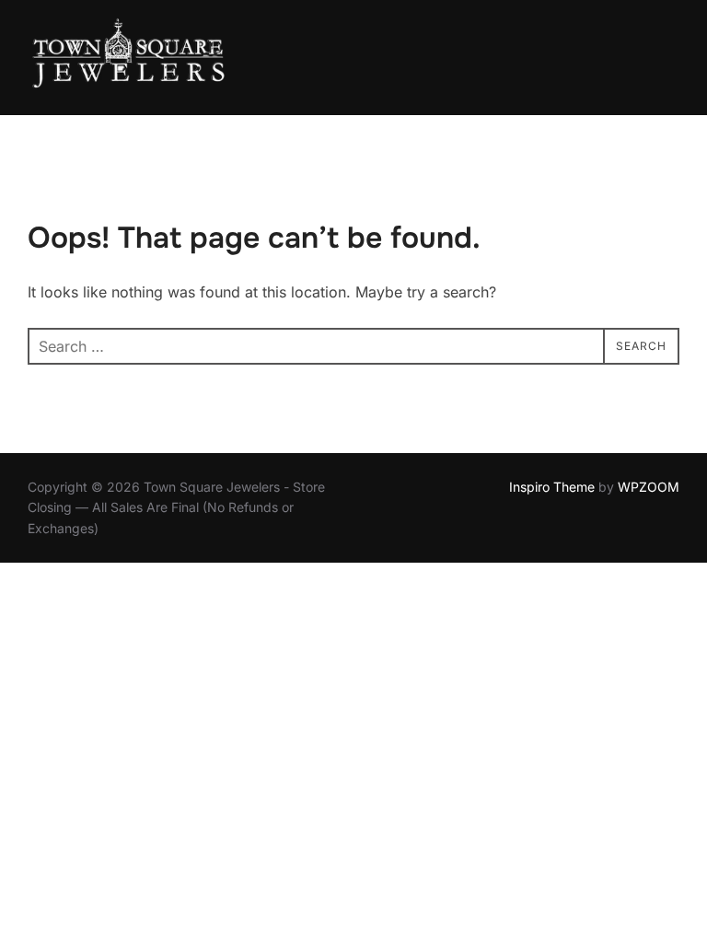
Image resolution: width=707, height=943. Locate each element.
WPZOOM (648, 487)
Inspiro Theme (552, 487)
